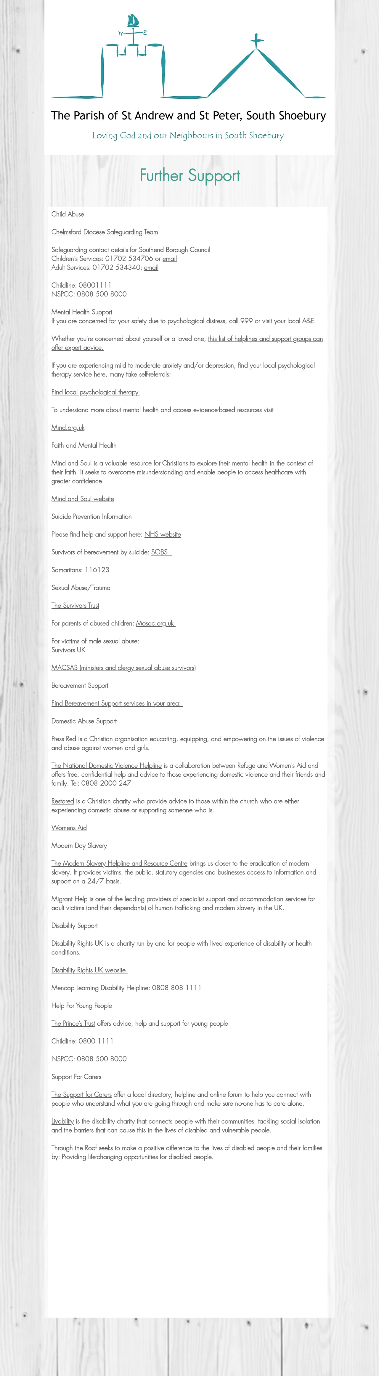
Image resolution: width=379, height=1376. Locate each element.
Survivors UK (69, 649)
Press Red (65, 738)
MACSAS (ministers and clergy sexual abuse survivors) (124, 667)
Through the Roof (74, 1147)
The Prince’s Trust (73, 1023)
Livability (63, 1121)
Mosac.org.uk (156, 623)
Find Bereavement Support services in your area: (117, 703)
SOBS (161, 551)
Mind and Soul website (83, 498)
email (170, 258)
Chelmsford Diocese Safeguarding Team (105, 231)
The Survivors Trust (75, 605)
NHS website (162, 534)
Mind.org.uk (68, 427)
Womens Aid (69, 827)
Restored (63, 800)
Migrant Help (69, 898)
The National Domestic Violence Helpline (107, 765)
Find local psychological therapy (96, 391)
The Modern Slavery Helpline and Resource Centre (119, 863)
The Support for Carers (82, 1094)
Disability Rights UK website (90, 969)
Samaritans (66, 569)
